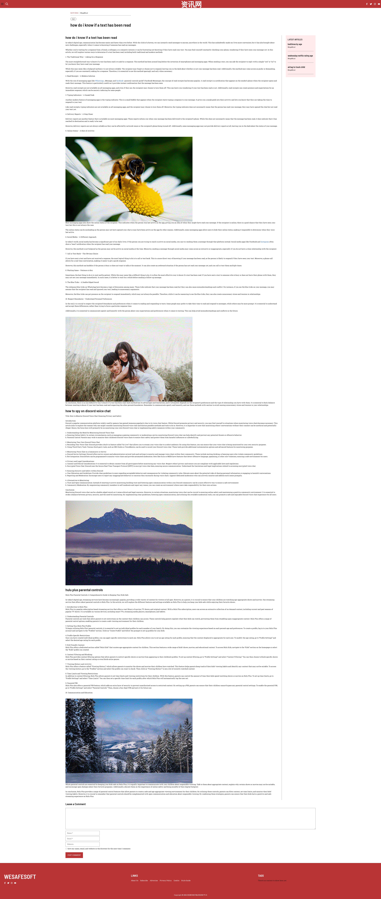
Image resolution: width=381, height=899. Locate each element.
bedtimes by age (295, 44)
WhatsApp (99, 81)
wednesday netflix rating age (300, 55)
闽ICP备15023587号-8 (199, 895)
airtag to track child (296, 67)
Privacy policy (166, 880)
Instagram (264, 242)
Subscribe (144, 880)
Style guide (185, 880)
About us (134, 880)
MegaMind (84, 13)
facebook (119, 81)
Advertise (154, 880)
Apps (73, 19)
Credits (176, 880)
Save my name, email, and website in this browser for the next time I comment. (99, 849)
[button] (7, 4)
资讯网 (191, 4)
